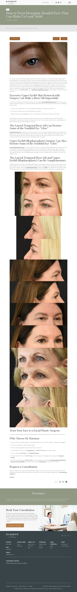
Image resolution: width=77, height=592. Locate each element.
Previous (56, 38)
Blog (10, 28)
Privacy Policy (23, 586)
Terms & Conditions (11, 586)
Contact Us (12, 477)
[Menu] (69, 2)
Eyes (7, 9)
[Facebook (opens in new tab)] (58, 2)
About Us (31, 542)
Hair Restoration (64, 544)
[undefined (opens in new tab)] (62, 535)
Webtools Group (44, 588)
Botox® (51, 546)
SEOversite (59, 588)
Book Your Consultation (15, 525)
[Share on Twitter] (63, 482)
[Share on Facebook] (60, 482)
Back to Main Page (14, 38)
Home (7, 28)
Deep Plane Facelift (42, 544)
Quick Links (21, 542)
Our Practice (30, 546)
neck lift (45, 167)
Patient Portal (22, 546)
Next (64, 38)
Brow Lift (41, 547)
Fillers (51, 548)
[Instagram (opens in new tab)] (56, 2)
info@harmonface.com (10, 554)
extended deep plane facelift (31, 167)
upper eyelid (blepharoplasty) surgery (49, 102)
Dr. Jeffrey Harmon (12, 20)
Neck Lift (41, 546)
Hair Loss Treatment (65, 546)
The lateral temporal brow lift (15, 132)
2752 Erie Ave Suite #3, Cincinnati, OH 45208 (16, 563)
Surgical (42, 542)
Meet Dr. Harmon (31, 544)
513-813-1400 (8, 544)
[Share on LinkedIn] (66, 482)
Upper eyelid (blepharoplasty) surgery (17, 147)
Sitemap (30, 586)
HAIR (63, 542)
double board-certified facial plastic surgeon (40, 90)
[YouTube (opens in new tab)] (60, 2)
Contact (18, 544)
